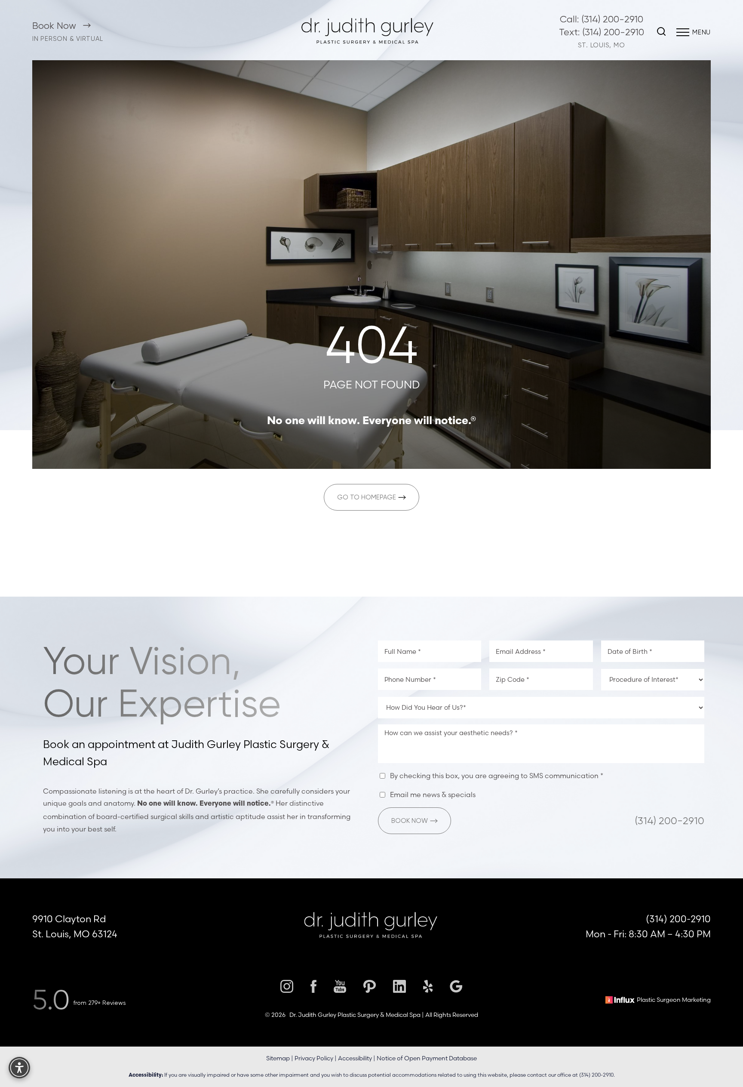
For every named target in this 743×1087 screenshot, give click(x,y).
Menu (701, 32)
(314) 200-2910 (669, 821)
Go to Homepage (366, 497)
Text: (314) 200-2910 (601, 32)
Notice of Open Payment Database (427, 1058)
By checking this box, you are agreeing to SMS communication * (496, 776)
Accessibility (355, 1058)
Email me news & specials (433, 795)
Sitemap (278, 1058)
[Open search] (661, 32)
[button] (682, 32)
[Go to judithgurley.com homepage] (368, 32)
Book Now (55, 25)
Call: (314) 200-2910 (601, 19)
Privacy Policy (314, 1058)
